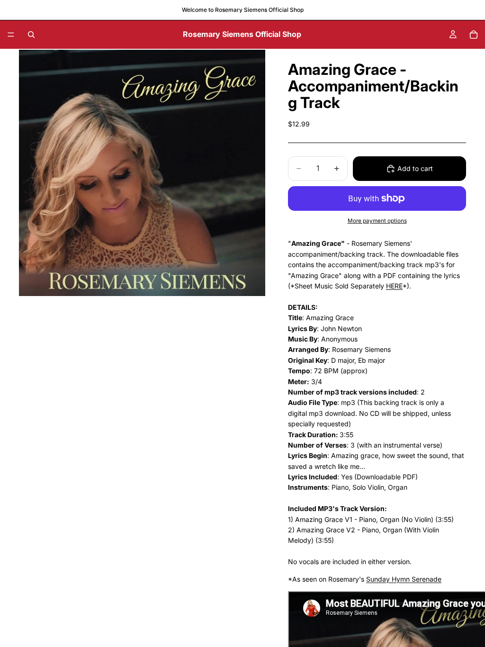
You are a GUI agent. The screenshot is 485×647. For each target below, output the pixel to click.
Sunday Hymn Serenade (403, 579)
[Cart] (473, 34)
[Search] (31, 34)
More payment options (377, 220)
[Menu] (11, 34)
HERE (394, 286)
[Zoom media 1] (142, 173)
